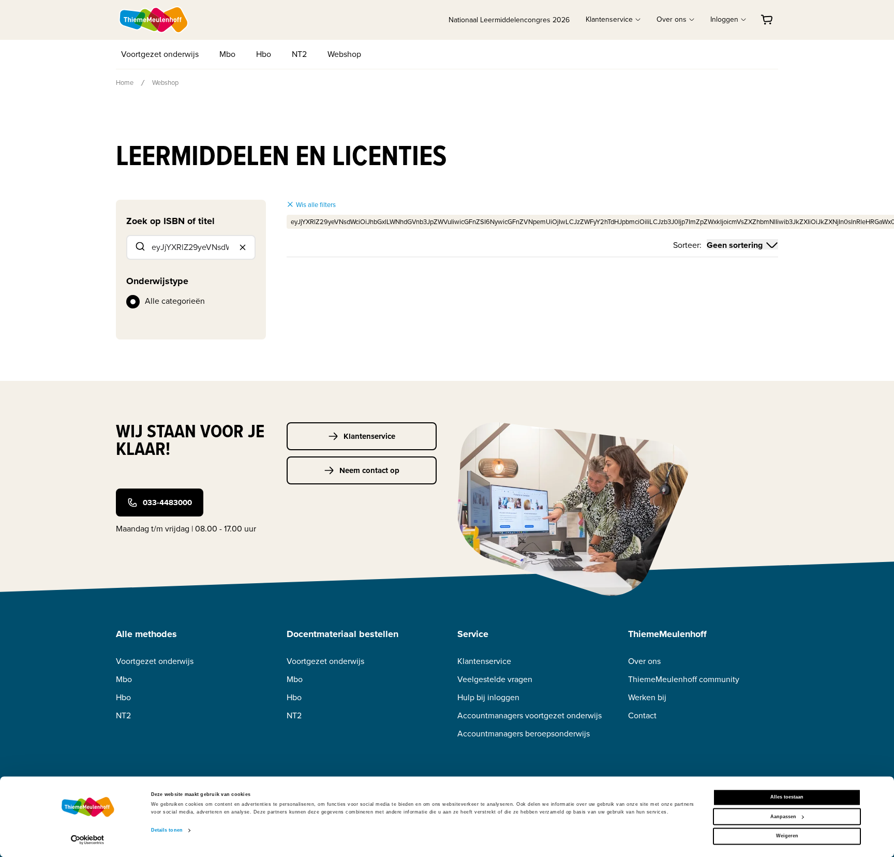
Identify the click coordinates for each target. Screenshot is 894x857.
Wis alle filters (316, 205)
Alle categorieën (175, 301)
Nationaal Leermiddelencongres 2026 (509, 19)
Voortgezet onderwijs (160, 54)
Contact (642, 715)
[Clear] (243, 247)
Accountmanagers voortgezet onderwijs (529, 715)
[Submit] (139, 247)
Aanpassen (783, 816)
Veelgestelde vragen (494, 679)
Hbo (263, 54)
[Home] (154, 19)
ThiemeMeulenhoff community (683, 679)
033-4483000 (167, 502)
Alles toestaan (786, 797)
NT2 (299, 54)
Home (124, 82)
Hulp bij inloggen (488, 697)
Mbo (227, 54)
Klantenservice (369, 436)
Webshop (344, 54)
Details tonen (167, 830)
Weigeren (787, 836)
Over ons (644, 661)
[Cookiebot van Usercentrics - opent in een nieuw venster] (87, 840)
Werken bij (647, 697)
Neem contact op (369, 470)
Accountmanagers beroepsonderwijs (523, 733)
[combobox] (191, 247)
